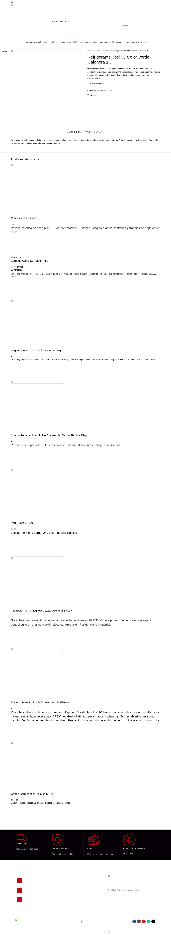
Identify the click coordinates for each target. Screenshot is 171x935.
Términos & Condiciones (89, 885)
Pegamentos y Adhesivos (61, 894)
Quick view (14, 821)
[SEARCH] (139, 21)
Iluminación (55, 881)
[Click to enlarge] (16, 116)
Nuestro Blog (85, 894)
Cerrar (5, 51)
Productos (55, 877)
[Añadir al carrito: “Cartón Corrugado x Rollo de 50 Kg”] (14, 815)
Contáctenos (85, 890)
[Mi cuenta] (149, 21)
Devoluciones (85, 881)
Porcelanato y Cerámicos (61, 890)
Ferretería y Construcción (61, 898)
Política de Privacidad (88, 877)
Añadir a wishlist (14, 809)
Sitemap (83, 898)
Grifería (54, 885)
